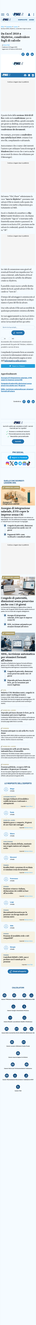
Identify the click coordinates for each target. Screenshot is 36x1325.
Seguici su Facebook (19, 458)
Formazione (9, 633)
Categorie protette (9, 796)
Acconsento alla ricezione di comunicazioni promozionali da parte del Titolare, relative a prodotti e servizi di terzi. (17, 344)
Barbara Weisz (28, 827)
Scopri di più (22, 20)
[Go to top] (32, 1318)
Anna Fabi (6, 45)
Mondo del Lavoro (12, 487)
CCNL (4, 690)
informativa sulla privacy (15, 360)
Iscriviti (18, 441)
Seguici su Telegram (18, 366)
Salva (29, 75)
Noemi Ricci (29, 806)
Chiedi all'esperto (19, 971)
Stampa (25, 75)
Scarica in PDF (33, 75)
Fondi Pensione (8, 841)
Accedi (31, 20)
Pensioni (6, 728)
